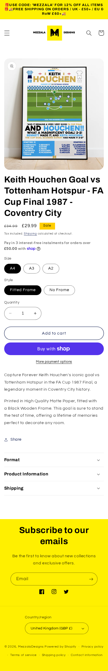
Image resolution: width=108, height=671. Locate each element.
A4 (12, 268)
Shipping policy (54, 655)
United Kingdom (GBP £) (51, 628)
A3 (31, 268)
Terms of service (23, 655)
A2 (50, 268)
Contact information (87, 655)
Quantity (11, 302)
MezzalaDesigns (31, 646)
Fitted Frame (23, 290)
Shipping (30, 233)
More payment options (54, 362)
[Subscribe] (91, 579)
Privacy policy (93, 646)
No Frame (59, 290)
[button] (7, 33)
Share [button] (15, 439)
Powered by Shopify (60, 646)
